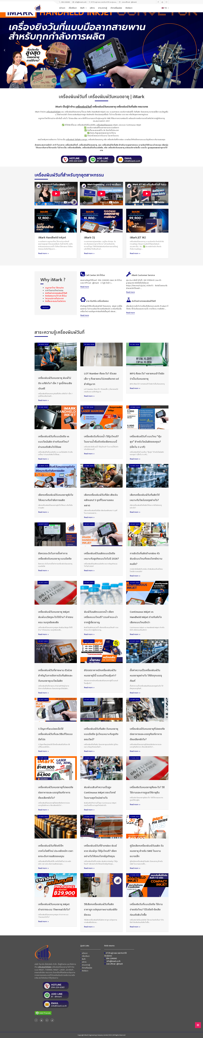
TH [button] (165, 8)
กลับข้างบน (45, 307)
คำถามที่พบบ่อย (116, 8)
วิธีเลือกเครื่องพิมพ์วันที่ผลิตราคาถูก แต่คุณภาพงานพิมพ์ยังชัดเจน (100, 909)
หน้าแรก (62, 8)
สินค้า (83, 959)
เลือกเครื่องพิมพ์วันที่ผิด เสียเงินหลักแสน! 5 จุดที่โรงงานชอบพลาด (101, 500)
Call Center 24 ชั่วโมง (95, 275)
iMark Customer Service (143, 275)
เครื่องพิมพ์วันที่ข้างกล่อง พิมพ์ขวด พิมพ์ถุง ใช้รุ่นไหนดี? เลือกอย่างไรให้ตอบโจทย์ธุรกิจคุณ (100, 850)
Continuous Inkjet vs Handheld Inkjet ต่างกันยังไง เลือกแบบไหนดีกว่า (146, 617)
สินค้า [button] (82, 8)
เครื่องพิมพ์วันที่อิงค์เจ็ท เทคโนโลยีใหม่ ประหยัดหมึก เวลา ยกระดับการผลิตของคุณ (55, 850)
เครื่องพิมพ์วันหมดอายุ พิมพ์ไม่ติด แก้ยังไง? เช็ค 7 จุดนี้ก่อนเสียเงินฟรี (55, 383)
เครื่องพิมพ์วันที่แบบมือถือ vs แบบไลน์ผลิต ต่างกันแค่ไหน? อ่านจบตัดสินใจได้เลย (53, 441)
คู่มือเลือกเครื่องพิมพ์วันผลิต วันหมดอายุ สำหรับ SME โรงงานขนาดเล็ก (147, 850)
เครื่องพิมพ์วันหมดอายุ (104, 125)
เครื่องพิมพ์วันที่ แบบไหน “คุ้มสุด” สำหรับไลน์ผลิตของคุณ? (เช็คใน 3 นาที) (145, 441)
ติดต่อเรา (128, 8)
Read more (42, 253)
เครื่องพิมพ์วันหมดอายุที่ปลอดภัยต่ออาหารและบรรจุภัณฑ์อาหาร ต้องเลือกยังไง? (147, 734)
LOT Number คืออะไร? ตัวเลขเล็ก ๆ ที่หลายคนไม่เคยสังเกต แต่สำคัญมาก (101, 378)
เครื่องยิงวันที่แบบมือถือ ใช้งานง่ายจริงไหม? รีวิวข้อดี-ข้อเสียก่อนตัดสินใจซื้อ (146, 909)
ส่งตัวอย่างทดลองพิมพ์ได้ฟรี (143, 301)
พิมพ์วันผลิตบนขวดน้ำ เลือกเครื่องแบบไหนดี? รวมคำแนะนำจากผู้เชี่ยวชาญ (101, 617)
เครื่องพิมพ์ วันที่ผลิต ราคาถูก (76, 139)
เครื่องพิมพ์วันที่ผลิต (53, 111)
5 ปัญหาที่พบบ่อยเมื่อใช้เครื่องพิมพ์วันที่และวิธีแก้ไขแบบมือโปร (55, 734)
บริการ (92, 8)
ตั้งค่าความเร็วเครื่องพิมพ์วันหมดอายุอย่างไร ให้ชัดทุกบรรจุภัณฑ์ (146, 675)
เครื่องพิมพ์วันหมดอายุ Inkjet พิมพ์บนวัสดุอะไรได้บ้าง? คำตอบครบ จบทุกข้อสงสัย (55, 617)
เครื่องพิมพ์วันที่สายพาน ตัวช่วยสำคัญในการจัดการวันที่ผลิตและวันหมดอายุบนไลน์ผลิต (55, 675)
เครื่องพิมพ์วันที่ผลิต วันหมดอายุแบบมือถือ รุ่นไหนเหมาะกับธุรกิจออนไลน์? (101, 734)
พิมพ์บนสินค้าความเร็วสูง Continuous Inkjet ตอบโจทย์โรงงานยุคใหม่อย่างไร (100, 792)
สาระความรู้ (102, 8)
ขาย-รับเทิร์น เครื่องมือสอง (97, 301)
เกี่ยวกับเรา (73, 8)
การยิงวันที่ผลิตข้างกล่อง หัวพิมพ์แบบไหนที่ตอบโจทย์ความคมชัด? (146, 558)
